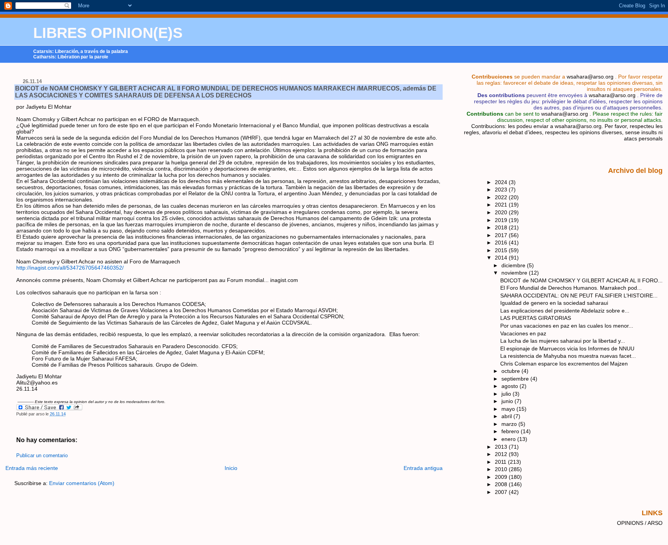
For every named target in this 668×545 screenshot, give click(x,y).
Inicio (231, 468)
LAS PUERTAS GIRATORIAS (535, 318)
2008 (502, 484)
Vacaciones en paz (523, 333)
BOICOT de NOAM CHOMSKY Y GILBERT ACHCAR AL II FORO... (581, 280)
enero (509, 439)
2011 (501, 462)
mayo (508, 409)
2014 (502, 258)
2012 (502, 454)
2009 (502, 477)
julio (507, 394)
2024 (502, 182)
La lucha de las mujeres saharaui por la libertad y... (562, 341)
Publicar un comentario (42, 455)
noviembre (515, 273)
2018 (502, 227)
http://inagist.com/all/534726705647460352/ (70, 268)
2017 (502, 235)
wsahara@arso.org (590, 76)
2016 (502, 242)
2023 (502, 189)
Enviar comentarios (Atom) (81, 483)
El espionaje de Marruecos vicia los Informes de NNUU (567, 348)
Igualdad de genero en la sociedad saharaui (554, 303)
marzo (509, 424)
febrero (511, 431)
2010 (502, 469)
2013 (502, 447)
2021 (502, 205)
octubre (511, 371)
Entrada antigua (423, 468)
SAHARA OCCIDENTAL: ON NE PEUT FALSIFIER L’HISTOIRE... (579, 295)
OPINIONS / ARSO (640, 523)
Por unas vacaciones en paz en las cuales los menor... (566, 326)
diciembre (514, 265)
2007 (502, 492)
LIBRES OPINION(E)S (107, 33)
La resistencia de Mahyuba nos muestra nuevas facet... (568, 356)
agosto (510, 386)
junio (508, 401)
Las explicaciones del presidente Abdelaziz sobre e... (564, 311)
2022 (502, 197)
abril (507, 416)
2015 (502, 250)
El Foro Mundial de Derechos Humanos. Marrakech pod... (571, 288)
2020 (502, 212)
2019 (502, 220)
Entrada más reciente (31, 468)
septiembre (515, 379)
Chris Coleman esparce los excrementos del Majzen (564, 363)
